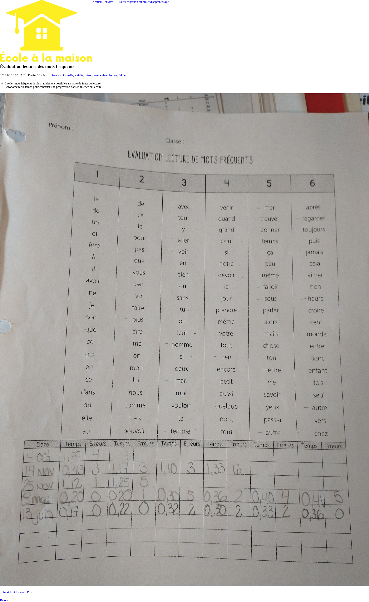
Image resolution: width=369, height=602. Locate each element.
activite (79, 75)
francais (57, 75)
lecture (113, 75)
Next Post (8, 592)
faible (122, 75)
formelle (68, 75)
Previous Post (24, 592)
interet (88, 75)
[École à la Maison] (46, 30)
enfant (104, 75)
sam (96, 75)
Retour (4, 600)
